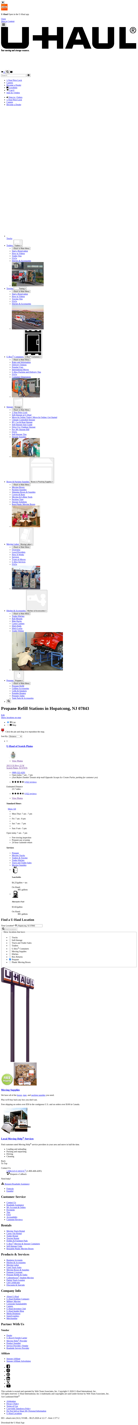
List (13, 722)
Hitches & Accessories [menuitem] (21, 261)
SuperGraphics (12, 1316)
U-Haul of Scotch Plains (19, 746)
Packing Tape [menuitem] (17, 499)
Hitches (14, 954)
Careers (9, 1306)
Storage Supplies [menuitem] (19, 437)
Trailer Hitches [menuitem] (18, 616)
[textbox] (30, 925)
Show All (12, 809)
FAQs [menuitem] (14, 258)
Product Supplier (13, 1343)
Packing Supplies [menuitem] (19, 490)
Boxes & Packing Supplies (41, 482)
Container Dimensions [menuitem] (21, 377)
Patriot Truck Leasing (15, 1280)
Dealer (9, 1335)
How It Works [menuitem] (18, 554)
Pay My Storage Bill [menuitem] (20, 429)
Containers (32, 356)
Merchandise (11, 1318)
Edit (3, 715)
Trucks (14, 937)
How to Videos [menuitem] (18, 253)
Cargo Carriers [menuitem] (18, 623)
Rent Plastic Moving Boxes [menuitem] (23, 504)
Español (9, 1191)
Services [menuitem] (15, 557)
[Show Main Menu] (3, 25)
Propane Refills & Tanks (16, 1275)
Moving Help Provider (16, 1341)
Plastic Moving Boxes (21, 962)
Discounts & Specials (15, 1285)
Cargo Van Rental (14, 1233)
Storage (18, 407)
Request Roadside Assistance (17, 1184)
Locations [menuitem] (12, 87)
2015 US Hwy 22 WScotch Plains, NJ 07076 (16, 766)
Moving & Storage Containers (23, 1244)
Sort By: (5, 736)
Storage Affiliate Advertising (18, 1361)
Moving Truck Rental (15, 1231)
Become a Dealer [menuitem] (13, 85)
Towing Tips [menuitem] (17, 299)
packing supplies (38, 1095)
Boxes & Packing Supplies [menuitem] (18, 482)
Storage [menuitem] (9, 407)
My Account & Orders (16, 1207)
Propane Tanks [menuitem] (18, 696)
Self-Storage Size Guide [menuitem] (22, 424)
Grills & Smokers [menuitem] (19, 691)
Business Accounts (14, 1260)
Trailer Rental (12, 1236)
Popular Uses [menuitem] (17, 367)
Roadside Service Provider (17, 1348)
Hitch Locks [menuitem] (17, 628)
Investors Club (16, 1309)
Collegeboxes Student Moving (20, 1278)
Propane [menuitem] (10, 680)
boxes (19, 1095)
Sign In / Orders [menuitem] (13, 93)
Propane (18, 681)
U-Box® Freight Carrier (16, 1338)
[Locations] (11, 72)
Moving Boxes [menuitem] (18, 487)
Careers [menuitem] (9, 83)
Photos (17, 761)
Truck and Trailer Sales (22, 863)
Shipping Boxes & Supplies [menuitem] (23, 492)
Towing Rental (12, 1238)
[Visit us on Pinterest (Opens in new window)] (8, 1375)
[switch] (69, 723)
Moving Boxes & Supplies (17, 1270)
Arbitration (11, 1401)
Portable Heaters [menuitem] (19, 693)
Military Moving (13, 1301)
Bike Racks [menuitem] (17, 621)
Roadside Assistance (15, 1205)
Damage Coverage (14, 1272)
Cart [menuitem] (11, 90)
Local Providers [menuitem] (18, 552)
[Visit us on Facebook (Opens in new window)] (8, 1367)
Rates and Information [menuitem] (21, 362)
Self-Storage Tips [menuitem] (19, 434)
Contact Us (11, 1202)
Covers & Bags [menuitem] (18, 494)
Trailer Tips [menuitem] (17, 256)
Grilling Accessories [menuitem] (20, 688)
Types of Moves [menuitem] (19, 559)
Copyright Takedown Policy (18, 1408)
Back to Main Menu (21, 248)
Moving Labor (26, 544)
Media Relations (13, 1313)
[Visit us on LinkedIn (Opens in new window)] (8, 1379)
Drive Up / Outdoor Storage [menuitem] (23, 427)
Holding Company (17, 1299)
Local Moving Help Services (17, 1138)
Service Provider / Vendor (17, 1346)
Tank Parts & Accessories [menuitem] (23, 698)
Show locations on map (11, 717)
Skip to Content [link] (7, 21)
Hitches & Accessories (36, 611)
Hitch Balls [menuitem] (16, 626)
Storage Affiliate (13, 1359)
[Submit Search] (29, 75)
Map (14, 725)
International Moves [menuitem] (20, 369)
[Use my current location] (16, 925)
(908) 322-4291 (18, 772)
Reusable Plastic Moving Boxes (20, 1248)
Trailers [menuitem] (9, 245)
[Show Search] (7, 72)
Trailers (17, 246)
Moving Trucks (18, 855)
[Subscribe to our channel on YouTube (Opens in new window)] (8, 1387)
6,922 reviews (31, 782)
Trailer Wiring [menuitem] (18, 631)
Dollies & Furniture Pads (17, 1241)
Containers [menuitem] (15, 357)
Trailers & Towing (19, 858)
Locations (14, 1413)
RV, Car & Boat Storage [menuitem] (22, 422)
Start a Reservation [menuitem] (20, 251)
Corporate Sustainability (16, 1304)
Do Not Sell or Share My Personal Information (26, 1411)
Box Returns (17, 957)
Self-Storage (16, 940)
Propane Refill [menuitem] (18, 686)
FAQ (8, 1215)
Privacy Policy (12, 1404)
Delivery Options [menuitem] (19, 365)
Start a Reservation (20, 294)
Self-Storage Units (14, 1246)
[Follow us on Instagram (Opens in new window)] (8, 1371)
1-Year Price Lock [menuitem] (14, 80)
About (12, 1296)
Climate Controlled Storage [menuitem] (23, 420)
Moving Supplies (19, 865)
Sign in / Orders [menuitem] (15, 97)
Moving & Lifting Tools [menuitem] (22, 497)
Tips (8, 1212)
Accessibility (11, 1217)
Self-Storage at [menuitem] (21, 415)
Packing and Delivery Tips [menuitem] (26, 372)
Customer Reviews (14, 1219)
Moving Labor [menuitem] (12, 544)
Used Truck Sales (13, 1267)
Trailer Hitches (18, 860)
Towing (10, 288)
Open (3, 19)
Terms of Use (12, 1406)
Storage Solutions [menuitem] (19, 502)
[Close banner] (3, 2)
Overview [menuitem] (16, 550)
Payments (10, 1210)
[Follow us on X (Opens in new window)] (8, 1383)
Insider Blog (15, 1311)
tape (25, 1095)
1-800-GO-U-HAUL (16, 1171)
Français (10, 1188)
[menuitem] (74, 294)
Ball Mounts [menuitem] (17, 619)
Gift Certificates (13, 1282)
